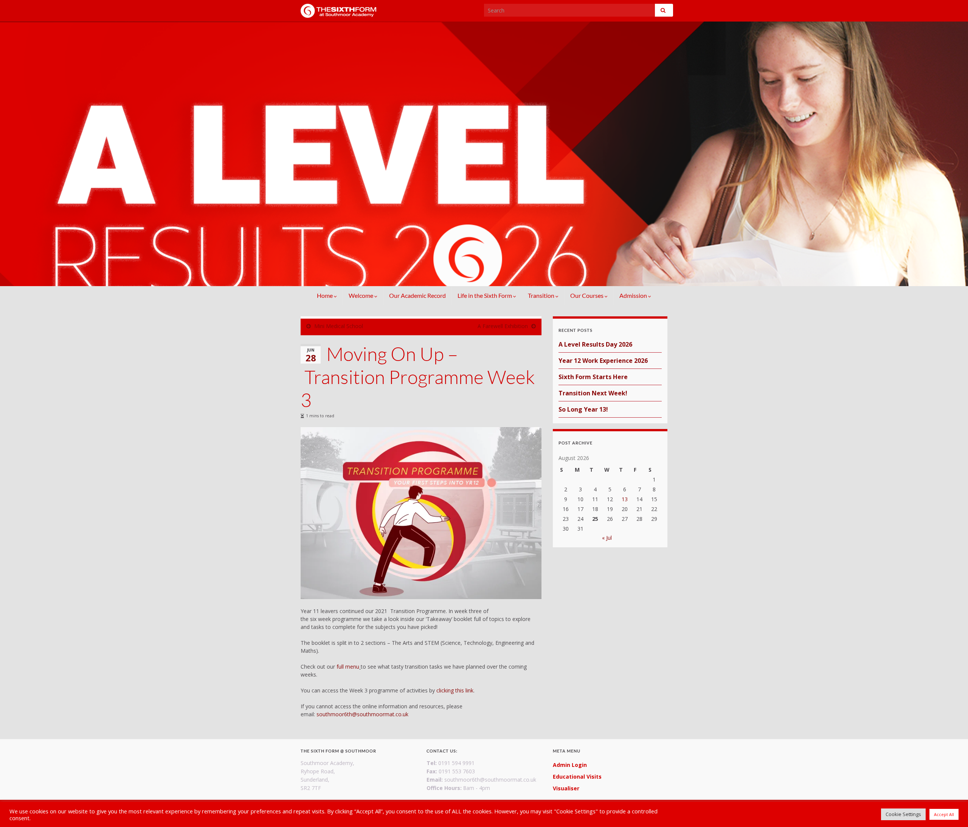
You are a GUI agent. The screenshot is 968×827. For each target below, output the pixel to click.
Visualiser (566, 788)
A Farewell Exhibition (503, 326)
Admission (633, 295)
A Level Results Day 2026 (595, 344)
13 (625, 499)
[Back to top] (951, 810)
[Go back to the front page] (484, 154)
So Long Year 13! (583, 409)
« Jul (607, 537)
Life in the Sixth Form (485, 295)
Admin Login (570, 764)
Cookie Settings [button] (903, 814)
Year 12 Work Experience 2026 (603, 360)
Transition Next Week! (592, 393)
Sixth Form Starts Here (593, 377)
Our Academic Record (417, 295)
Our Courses (587, 295)
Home (325, 295)
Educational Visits (577, 776)
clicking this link (454, 690)
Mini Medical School (338, 326)
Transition (541, 295)
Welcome (361, 295)
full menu (348, 666)
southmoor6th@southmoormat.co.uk (362, 714)
